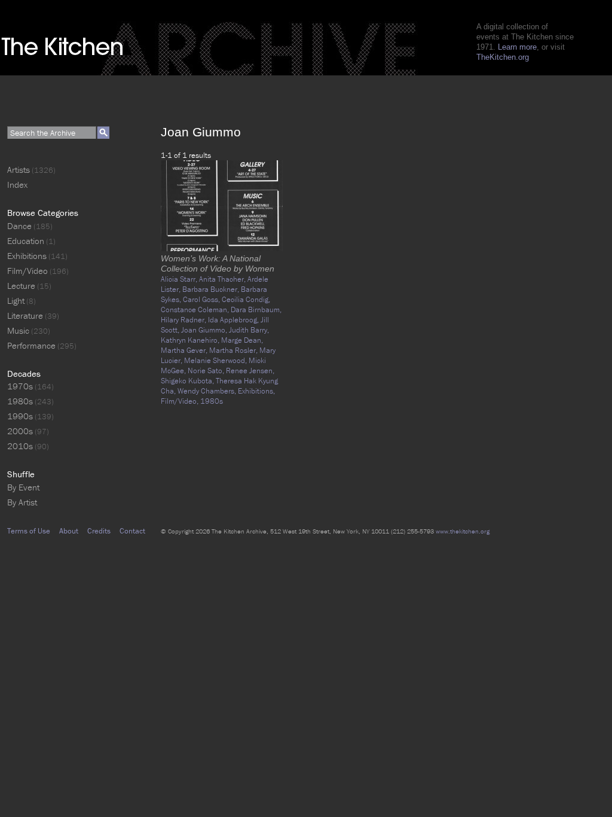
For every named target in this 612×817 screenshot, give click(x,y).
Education (25, 240)
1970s (20, 386)
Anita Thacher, (223, 279)
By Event (23, 487)
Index (17, 184)
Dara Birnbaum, (256, 309)
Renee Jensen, (250, 370)
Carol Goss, (202, 299)
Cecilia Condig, (246, 299)
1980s (211, 401)
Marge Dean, (242, 340)
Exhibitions (27, 255)
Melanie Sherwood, (216, 360)
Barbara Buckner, (211, 289)
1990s (20, 416)
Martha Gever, (185, 350)
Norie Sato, (207, 370)
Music (18, 330)
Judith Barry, (249, 330)
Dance (19, 225)
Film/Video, (180, 401)
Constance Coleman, (196, 309)
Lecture (21, 285)
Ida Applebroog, (234, 320)
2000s (20, 431)
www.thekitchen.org (462, 531)
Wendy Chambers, (208, 391)
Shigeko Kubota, (188, 381)
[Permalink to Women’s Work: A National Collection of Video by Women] (222, 248)
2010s (20, 446)
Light (16, 300)
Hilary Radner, (184, 320)
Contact (132, 531)
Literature (25, 315)
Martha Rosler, (234, 350)
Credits (99, 531)
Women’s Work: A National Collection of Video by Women (217, 263)
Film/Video (27, 270)
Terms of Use (28, 531)
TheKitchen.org (502, 57)
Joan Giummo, (205, 330)
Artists (18, 169)
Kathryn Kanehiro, (191, 340)
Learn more (517, 46)
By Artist (22, 502)
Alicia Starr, (180, 279)
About (68, 531)
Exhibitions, (256, 391)
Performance (31, 345)
